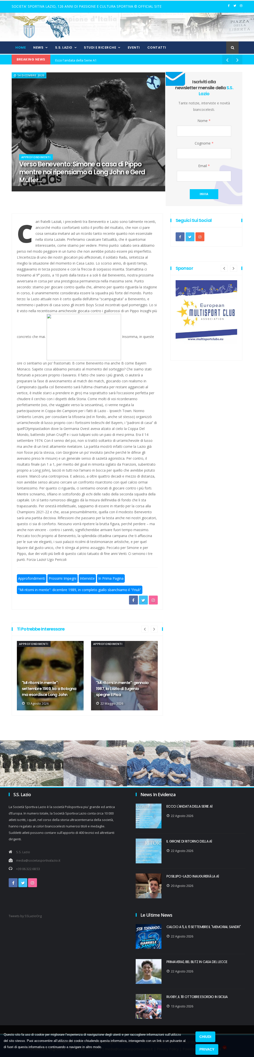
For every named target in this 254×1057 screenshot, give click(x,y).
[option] (50, 675)
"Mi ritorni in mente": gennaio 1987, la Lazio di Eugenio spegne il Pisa (48, 688)
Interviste (87, 578)
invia (204, 194)
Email (204, 165)
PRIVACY (206, 1049)
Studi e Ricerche (100, 47)
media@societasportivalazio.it (38, 860)
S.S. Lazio (63, 47)
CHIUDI (205, 1037)
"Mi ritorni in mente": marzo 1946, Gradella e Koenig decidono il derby (121, 688)
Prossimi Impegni (62, 578)
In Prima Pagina (111, 578)
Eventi (134, 47)
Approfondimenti (36, 157)
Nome (204, 120)
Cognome (204, 143)
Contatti (156, 47)
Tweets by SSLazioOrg (25, 916)
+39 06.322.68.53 (28, 869)
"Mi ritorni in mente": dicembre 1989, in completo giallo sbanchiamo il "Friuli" (79, 589)
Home (20, 47)
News (38, 47)
